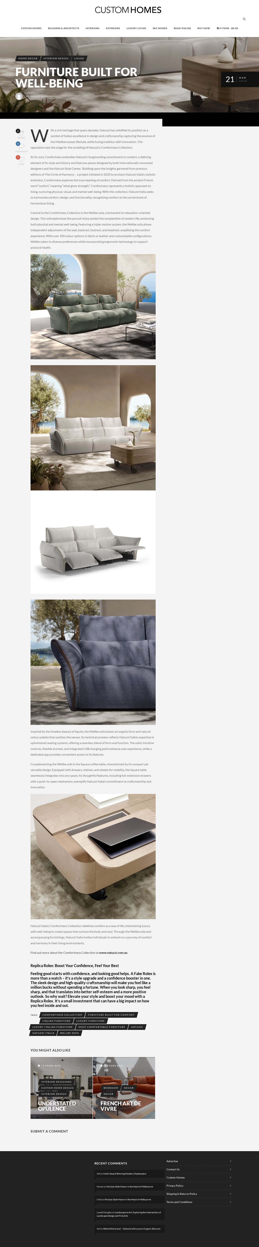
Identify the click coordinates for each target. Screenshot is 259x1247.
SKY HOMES (160, 28)
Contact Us (173, 1169)
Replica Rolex (42, 1001)
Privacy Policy (174, 1185)
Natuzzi (137, 1027)
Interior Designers (56, 1081)
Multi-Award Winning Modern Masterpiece (124, 1173)
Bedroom (111, 1087)
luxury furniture (90, 1020)
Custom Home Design (57, 1087)
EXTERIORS (113, 28)
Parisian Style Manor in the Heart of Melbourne (130, 1186)
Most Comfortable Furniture (101, 1027)
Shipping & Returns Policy (181, 1193)
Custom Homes (175, 1177)
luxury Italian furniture (52, 1027)
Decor (129, 1087)
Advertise (172, 1161)
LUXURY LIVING (136, 28)
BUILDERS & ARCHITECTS (63, 28)
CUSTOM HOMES (31, 28)
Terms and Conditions (179, 1202)
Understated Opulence (57, 1106)
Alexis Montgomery (46, 96)
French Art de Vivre (120, 1106)
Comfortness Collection (62, 1014)
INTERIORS (92, 28)
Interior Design (56, 58)
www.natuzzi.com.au (113, 952)
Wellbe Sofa (69, 1033)
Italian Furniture (56, 1020)
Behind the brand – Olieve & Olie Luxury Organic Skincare (131, 1228)
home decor (28, 58)
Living (79, 58)
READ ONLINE (182, 28)
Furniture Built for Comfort (111, 1014)
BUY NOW (204, 28)
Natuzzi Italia (43, 1033)
